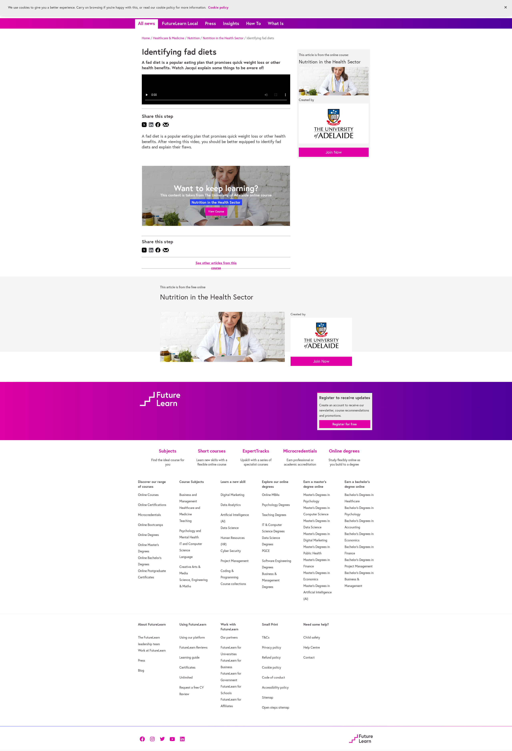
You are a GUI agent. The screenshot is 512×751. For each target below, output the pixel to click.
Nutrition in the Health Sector (223, 38)
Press (210, 23)
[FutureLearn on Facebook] (143, 738)
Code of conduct (273, 677)
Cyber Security (231, 551)
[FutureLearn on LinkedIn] (182, 738)
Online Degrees (148, 535)
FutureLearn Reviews (193, 647)
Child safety (311, 637)
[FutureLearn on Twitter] (162, 738)
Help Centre (311, 647)
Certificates (187, 667)
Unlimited (186, 677)
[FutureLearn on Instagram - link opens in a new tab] (152, 738)
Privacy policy (271, 647)
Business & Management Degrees (271, 580)
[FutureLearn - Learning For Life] (361, 738)
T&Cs (265, 637)
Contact (309, 657)
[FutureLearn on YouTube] (172, 738)
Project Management (235, 561)
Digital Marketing (232, 495)
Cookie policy (271, 667)
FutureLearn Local (180, 23)
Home (146, 38)
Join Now (334, 152)
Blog (141, 670)
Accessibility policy (275, 687)
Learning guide (189, 657)
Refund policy (271, 657)
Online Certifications (152, 505)
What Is (276, 23)
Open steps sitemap (275, 707)
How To (253, 23)
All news (146, 23)
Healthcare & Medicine (168, 38)
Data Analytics (231, 505)
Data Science (230, 528)
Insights (231, 23)
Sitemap (267, 697)
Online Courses (148, 495)
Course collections (233, 584)
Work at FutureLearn (152, 650)
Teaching (185, 521)
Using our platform (192, 637)
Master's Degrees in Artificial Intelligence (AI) (317, 592)
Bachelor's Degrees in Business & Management (359, 579)
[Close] (505, 7)
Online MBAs (270, 495)
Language (186, 557)
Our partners (229, 637)
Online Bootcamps (150, 525)
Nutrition (193, 38)
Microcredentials (149, 515)
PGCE (266, 551)
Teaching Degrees (274, 515)
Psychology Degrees (276, 505)
